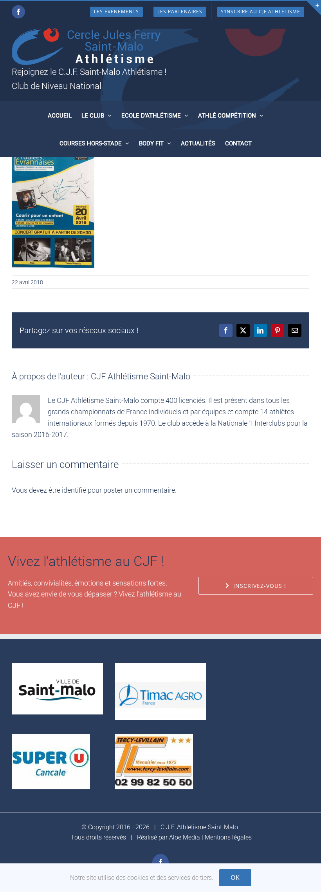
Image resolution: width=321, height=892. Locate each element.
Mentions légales (228, 837)
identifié (74, 490)
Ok (235, 877)
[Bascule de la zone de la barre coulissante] (314, 8)
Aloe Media (184, 837)
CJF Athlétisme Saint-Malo (140, 376)
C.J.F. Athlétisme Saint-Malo (199, 827)
